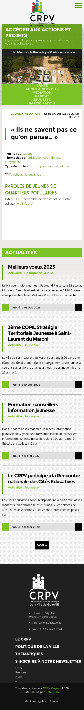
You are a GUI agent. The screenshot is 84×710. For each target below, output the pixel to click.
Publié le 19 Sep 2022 (25, 384)
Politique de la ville (38, 273)
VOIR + (42, 545)
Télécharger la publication (26, 174)
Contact (54, 701)
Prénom (20, 672)
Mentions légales (35, 701)
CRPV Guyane (52, 688)
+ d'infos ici (25, 203)
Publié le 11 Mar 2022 (25, 527)
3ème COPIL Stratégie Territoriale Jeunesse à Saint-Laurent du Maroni (40, 333)
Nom (18, 677)
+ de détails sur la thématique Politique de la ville (42, 52)
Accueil (16, 114)
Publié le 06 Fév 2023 (26, 307)
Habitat (42, 96)
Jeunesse (42, 100)
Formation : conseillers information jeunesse (33, 407)
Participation (42, 103)
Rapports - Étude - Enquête (55, 166)
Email (18, 668)
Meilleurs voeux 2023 (31, 267)
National (27, 153)
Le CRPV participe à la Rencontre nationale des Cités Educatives (44, 478)
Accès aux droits (42, 89)
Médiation (42, 92)
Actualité (15, 273)
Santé (42, 85)
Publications (32, 114)
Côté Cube (52, 692)
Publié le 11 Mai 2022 (25, 455)
